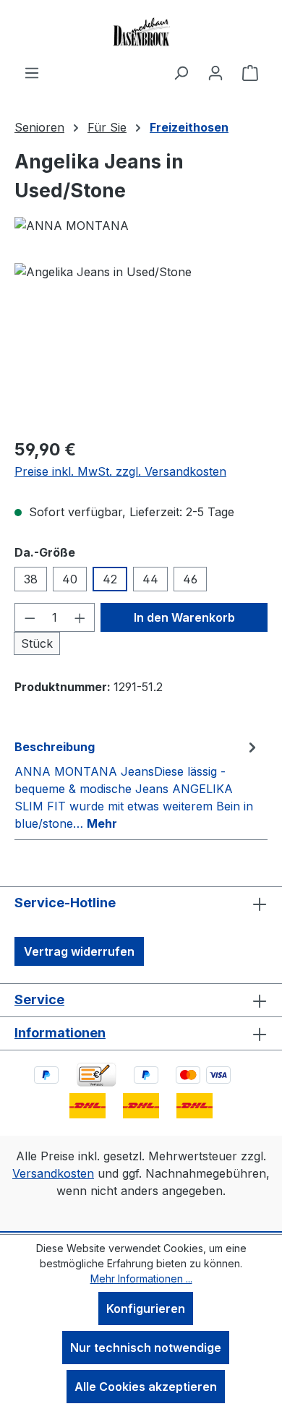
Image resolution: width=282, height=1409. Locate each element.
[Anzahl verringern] (29, 617)
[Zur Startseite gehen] (141, 31)
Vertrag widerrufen (79, 951)
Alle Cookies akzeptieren (145, 1386)
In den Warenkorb (184, 617)
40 (69, 579)
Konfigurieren (145, 1308)
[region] (141, 344)
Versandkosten (53, 1173)
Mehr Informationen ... (141, 1278)
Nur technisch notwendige (145, 1347)
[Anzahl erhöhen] (80, 617)
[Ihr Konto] (215, 72)
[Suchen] (180, 72)
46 (190, 579)
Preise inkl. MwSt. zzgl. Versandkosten (120, 471)
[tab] (137, 784)
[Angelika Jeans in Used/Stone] (141, 344)
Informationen (60, 1032)
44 (150, 579)
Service (39, 999)
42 (110, 579)
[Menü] (31, 72)
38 (31, 579)
